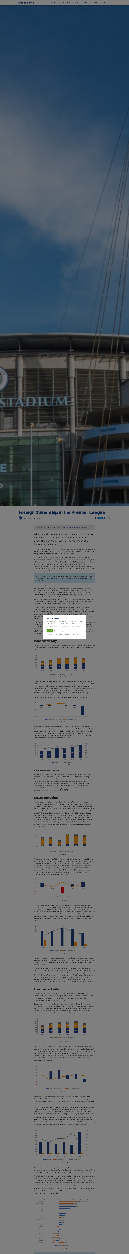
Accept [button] (50, 631)
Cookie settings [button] (58, 631)
